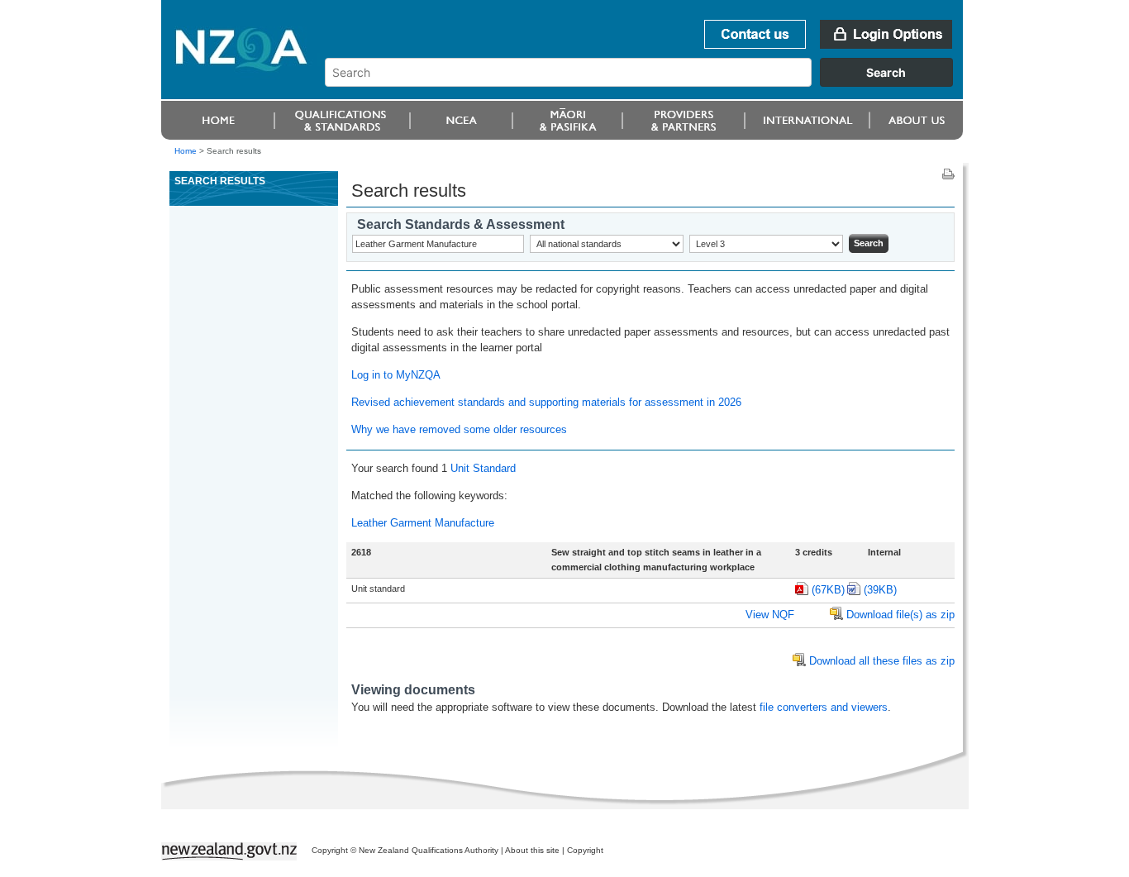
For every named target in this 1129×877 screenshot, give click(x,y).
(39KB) (880, 590)
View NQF (770, 614)
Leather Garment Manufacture (422, 523)
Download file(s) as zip (900, 614)
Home (185, 150)
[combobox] (647, 83)
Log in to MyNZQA (396, 375)
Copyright (585, 850)
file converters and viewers (824, 707)
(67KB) (828, 590)
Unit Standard (483, 468)
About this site (532, 850)
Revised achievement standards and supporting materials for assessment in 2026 (546, 402)
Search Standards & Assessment (460, 224)
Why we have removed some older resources (459, 429)
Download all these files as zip (882, 661)
